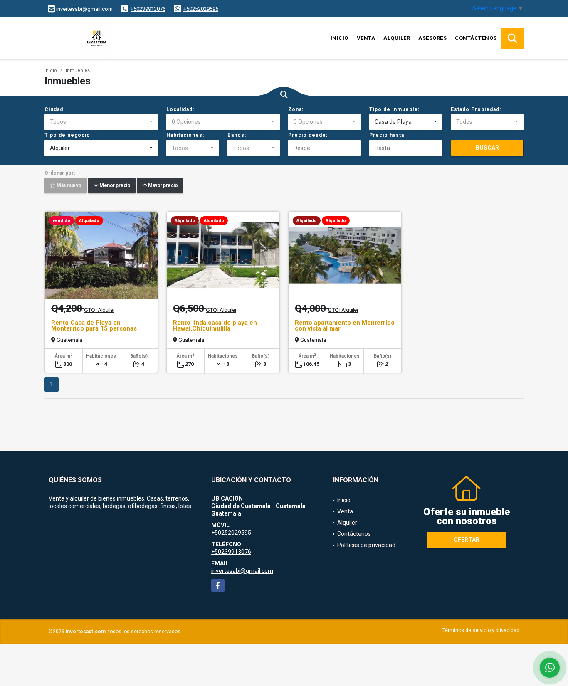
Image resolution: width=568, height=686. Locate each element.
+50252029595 (200, 9)
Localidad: (180, 109)
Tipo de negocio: (68, 135)
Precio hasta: (387, 135)
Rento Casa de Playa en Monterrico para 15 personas (94, 325)
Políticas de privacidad (366, 545)
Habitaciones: (185, 135)
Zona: (296, 109)
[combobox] (101, 122)
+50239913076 (148, 9)
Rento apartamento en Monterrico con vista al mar (345, 325)
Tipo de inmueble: (394, 109)
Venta (366, 38)
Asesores (432, 38)
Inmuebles (78, 70)
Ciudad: (54, 109)
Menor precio (114, 186)
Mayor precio (162, 186)
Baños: (236, 135)
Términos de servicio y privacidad (480, 630)
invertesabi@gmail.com (242, 571)
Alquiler (396, 38)
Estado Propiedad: (476, 109)
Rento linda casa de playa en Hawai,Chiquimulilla (215, 325)
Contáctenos (476, 38)
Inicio (339, 38)
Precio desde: (308, 135)
